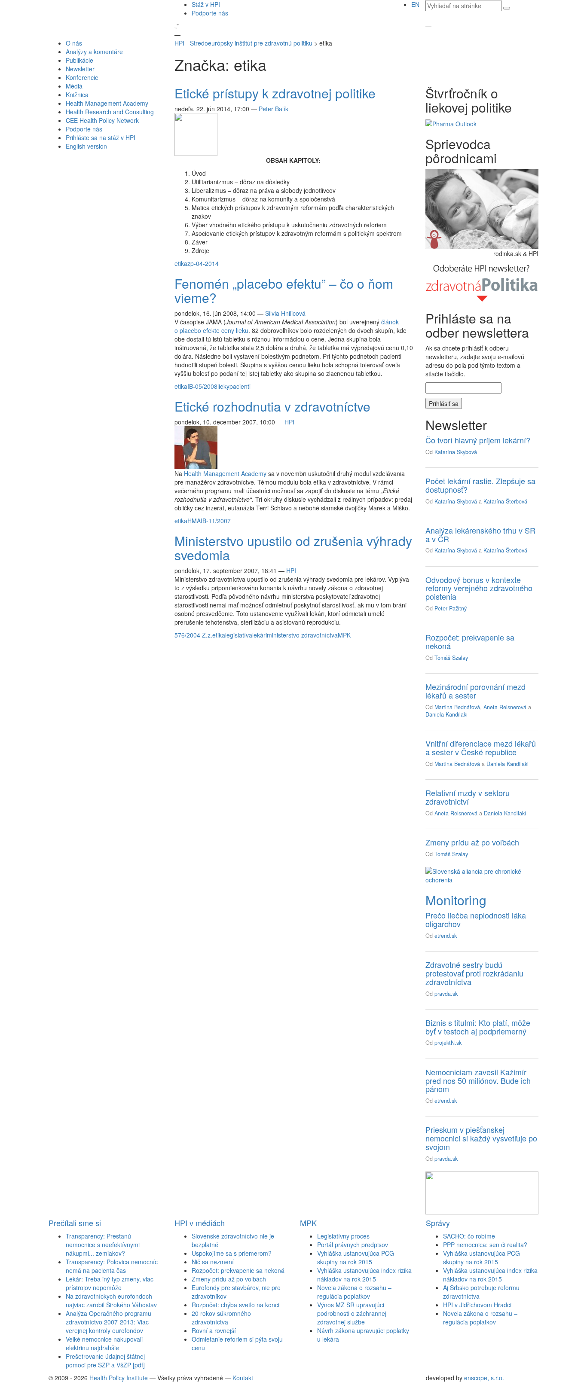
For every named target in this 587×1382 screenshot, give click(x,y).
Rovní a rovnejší (214, 1330)
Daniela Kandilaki (446, 714)
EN (415, 4)
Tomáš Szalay (451, 658)
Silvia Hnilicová (285, 313)
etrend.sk (445, 936)
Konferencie (82, 77)
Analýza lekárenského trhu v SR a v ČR (480, 534)
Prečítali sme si (75, 1222)
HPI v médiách (199, 1222)
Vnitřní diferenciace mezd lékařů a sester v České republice (480, 747)
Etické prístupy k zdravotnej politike (275, 93)
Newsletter (80, 68)
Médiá (74, 86)
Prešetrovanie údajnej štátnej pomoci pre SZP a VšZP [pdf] (105, 1360)
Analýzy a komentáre (94, 51)
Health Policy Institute (118, 1377)
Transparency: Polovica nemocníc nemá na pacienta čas (112, 1266)
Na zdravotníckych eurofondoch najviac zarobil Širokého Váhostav (111, 1300)
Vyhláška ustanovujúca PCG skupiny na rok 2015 (355, 1257)
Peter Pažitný (450, 608)
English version (86, 146)
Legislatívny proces (343, 1236)
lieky (223, 386)
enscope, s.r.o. (484, 1377)
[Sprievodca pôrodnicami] (481, 208)
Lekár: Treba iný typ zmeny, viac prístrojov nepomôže (109, 1283)
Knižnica (77, 94)
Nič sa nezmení (213, 1261)
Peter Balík (273, 108)
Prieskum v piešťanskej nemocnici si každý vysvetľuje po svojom (481, 1138)
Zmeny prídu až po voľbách (472, 842)
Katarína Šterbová (505, 501)
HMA (194, 520)
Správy (438, 1222)
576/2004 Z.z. (193, 635)
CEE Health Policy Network (102, 120)
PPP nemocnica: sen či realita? (485, 1244)
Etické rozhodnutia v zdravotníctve (272, 406)
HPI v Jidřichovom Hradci (477, 1304)
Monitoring (455, 900)
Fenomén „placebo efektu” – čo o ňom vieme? (283, 290)
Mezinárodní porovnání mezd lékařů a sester (475, 691)
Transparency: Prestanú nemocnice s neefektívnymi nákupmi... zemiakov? (103, 1244)
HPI (289, 422)
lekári (259, 635)
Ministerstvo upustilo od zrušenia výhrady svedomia (293, 547)
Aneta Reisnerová (504, 707)
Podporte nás (210, 13)
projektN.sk (448, 1042)
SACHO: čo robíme (469, 1236)
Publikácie (79, 60)
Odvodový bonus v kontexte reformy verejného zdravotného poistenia (478, 588)
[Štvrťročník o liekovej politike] (451, 123)
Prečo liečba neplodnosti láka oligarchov (475, 919)
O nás (74, 43)
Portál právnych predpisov (352, 1244)
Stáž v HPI (206, 4)
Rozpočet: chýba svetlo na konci (235, 1304)
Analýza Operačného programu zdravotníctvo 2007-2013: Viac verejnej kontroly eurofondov (108, 1322)
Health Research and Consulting (110, 111)
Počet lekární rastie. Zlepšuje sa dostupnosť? (480, 485)
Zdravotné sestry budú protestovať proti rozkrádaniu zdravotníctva (474, 973)
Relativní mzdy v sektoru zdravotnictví (467, 797)
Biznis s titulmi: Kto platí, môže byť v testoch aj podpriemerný (477, 1027)
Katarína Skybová (455, 452)
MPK (344, 635)
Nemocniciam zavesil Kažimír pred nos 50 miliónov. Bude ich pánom (478, 1080)
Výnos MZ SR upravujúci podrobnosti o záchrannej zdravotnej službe (351, 1313)
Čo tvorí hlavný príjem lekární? (477, 439)
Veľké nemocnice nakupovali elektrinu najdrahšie (104, 1343)
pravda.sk (446, 994)
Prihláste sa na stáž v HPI (100, 137)
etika (180, 263)
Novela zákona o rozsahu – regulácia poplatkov (354, 1291)
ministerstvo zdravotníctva (302, 635)
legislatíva (238, 635)
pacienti (240, 386)
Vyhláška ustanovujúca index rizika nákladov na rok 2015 (364, 1274)
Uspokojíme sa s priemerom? (232, 1253)
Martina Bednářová (457, 707)
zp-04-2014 (203, 263)
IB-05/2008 (202, 386)
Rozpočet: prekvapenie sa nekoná (469, 641)
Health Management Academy (107, 103)
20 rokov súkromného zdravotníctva (221, 1317)
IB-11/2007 (216, 520)
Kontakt (242, 1377)
